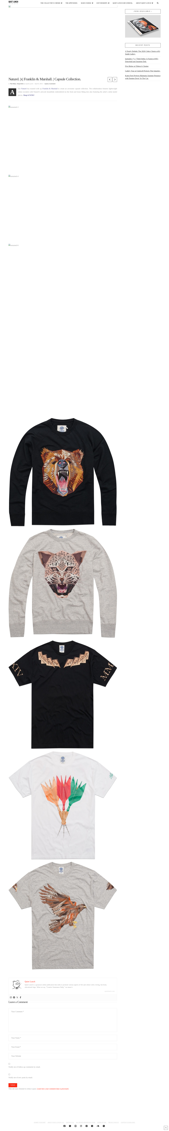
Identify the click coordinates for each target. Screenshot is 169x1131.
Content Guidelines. (128, 1122)
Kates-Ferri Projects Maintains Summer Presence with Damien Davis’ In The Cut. (142, 77)
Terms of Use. (101, 1122)
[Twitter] (17, 997)
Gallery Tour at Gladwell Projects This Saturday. (142, 71)
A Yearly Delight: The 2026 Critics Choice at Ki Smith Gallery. (142, 52)
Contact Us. (70, 1122)
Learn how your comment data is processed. (53, 1089)
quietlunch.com (110, 991)
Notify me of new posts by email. (21, 1077)
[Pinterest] (14, 997)
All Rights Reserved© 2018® (85, 1122)
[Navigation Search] (157, 2)
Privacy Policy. (113, 1122)
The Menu (13, 83)
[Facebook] (20, 997)
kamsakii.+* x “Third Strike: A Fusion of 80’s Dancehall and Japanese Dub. (141, 60)
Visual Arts (20, 83)
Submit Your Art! (40, 1122)
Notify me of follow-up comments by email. (24, 1067)
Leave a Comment (50, 83)
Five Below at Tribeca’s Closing (136, 66)
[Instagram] (11, 997)
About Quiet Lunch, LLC (56, 1122)
